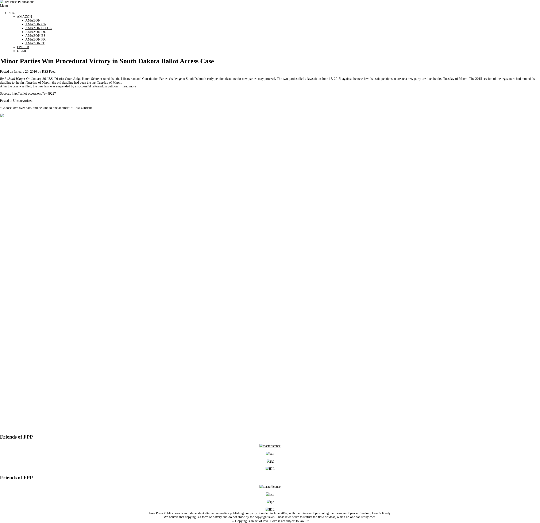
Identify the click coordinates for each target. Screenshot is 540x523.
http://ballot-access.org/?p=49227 (34, 93)
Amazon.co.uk (38, 28)
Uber (21, 51)
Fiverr (23, 47)
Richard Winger (14, 78)
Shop (12, 13)
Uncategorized (22, 100)
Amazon (24, 16)
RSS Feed (48, 71)
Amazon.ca (35, 24)
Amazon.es (35, 35)
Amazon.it (35, 43)
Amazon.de (35, 32)
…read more (127, 86)
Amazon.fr (35, 39)
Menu (4, 5)
